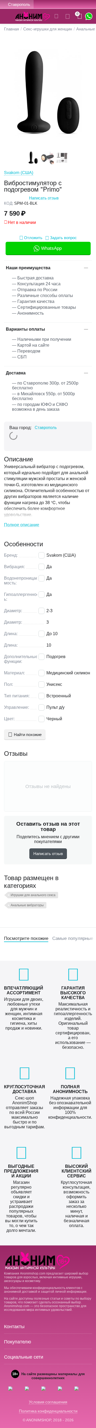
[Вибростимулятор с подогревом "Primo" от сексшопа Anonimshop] (48, 93)
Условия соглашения (48, 1402)
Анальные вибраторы (27, 905)
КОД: (8, 203)
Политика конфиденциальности (48, 1411)
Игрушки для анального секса (33, 895)
